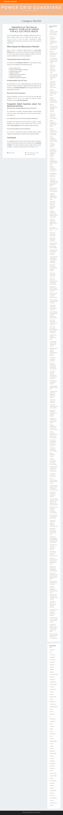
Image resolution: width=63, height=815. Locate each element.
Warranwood (52, 763)
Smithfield (52, 686)
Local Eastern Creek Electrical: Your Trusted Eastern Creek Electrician (53, 442)
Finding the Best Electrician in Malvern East (53, 175)
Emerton (52, 738)
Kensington (52, 761)
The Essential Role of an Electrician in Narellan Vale (54, 48)
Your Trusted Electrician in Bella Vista (54, 229)
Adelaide (51, 669)
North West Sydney (54, 674)
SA (50, 716)
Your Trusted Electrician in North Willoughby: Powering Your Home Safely (54, 329)
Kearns (51, 736)
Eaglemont (52, 677)
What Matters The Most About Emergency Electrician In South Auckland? (54, 509)
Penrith (10, 152)
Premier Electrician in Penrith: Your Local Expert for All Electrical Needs (24, 29)
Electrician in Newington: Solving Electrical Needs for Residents (53, 413)
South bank (52, 783)
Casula (51, 731)
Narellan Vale (52, 659)
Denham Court (53, 689)
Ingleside (52, 785)
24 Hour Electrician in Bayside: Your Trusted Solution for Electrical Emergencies (54, 259)
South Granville (53, 780)
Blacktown (52, 714)
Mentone (52, 694)
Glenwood (52, 726)
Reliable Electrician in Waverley (52, 455)
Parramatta (52, 654)
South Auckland (53, 790)
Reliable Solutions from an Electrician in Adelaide (54, 301)
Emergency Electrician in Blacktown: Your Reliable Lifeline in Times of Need (54, 214)
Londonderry (52, 721)
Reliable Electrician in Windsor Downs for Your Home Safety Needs (54, 161)
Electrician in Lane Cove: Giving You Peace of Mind (54, 517)
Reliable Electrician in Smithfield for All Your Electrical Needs (53, 123)
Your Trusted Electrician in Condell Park (52, 274)
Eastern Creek (53, 773)
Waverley (52, 778)
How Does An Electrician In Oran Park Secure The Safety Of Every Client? (54, 561)
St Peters (52, 746)
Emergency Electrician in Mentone (52, 145)
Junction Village (53, 775)
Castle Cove (52, 795)
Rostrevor (52, 672)
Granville (52, 748)
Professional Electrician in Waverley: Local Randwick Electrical (53, 604)
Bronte (51, 723)
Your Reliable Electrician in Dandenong (52, 359)
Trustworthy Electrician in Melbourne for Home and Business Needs (53, 84)
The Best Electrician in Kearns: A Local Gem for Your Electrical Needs (53, 461)
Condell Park (52, 733)
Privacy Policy (37, 812)
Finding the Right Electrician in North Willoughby (53, 190)
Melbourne (52, 664)
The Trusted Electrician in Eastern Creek (53, 475)
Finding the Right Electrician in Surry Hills (54, 388)
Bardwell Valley (53, 753)
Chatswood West (53, 798)
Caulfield (52, 691)
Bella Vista (52, 649)
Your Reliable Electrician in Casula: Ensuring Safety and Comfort (53, 267)
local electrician (30, 152)
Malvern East (52, 701)
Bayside (51, 728)
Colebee (51, 743)
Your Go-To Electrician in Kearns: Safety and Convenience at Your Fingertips (54, 281)
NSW (13, 152)
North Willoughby (53, 706)
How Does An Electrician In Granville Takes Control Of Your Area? (53, 531)
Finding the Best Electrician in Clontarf (53, 382)
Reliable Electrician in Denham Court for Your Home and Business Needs (53, 131)
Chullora (51, 711)
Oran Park (52, 800)
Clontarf (51, 699)
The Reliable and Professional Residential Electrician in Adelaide (53, 394)
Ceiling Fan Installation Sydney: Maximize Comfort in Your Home (53, 196)
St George (52, 667)
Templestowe (53, 704)
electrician (32, 154)
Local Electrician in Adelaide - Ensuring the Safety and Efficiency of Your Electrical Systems (54, 501)
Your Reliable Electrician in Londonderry (52, 239)
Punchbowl (52, 768)
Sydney (51, 709)
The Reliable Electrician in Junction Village (53, 449)
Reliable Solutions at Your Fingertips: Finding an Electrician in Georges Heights (54, 314)
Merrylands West (53, 684)
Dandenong (52, 751)
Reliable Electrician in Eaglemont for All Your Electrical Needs (53, 92)
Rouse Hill (52, 788)
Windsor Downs (53, 696)
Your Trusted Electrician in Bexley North (52, 234)
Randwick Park (53, 682)
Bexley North (52, 719)
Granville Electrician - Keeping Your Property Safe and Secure (53, 589)
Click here (36, 146)
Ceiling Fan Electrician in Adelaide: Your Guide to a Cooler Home (53, 222)
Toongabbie (52, 657)
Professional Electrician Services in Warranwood (54, 406)
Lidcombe (52, 756)
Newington (52, 765)
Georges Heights (53, 741)
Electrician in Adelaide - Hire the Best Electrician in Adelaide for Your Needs (54, 575)
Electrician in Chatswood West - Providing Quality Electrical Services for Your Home (53, 539)
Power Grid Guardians (10, 1)
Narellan (52, 805)
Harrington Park (53, 802)
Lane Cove (52, 793)
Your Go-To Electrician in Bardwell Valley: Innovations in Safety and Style (53, 366)
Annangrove (52, 679)
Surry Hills (52, 758)
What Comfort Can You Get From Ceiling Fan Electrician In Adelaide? (54, 612)
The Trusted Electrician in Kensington (52, 401)
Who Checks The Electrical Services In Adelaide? (53, 583)
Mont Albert (52, 662)
